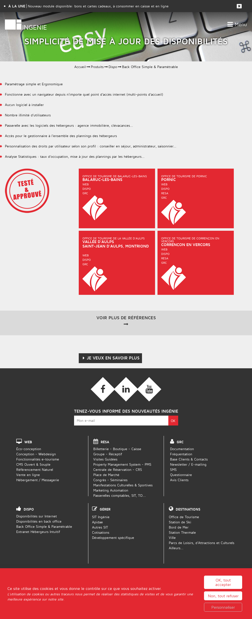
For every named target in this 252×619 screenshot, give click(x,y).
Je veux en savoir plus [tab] (113, 357)
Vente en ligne (28, 475)
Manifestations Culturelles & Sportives (123, 485)
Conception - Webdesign (36, 454)
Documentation (182, 449)
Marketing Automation (110, 490)
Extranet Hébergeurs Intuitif (38, 532)
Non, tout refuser (223, 596)
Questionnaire (181, 475)
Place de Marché (106, 475)
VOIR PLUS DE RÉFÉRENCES (126, 317)
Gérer (105, 509)
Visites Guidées (105, 459)
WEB (28, 442)
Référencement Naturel (34, 469)
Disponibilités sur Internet (36, 516)
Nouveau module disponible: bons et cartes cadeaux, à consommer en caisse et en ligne (98, 6)
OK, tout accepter (223, 582)
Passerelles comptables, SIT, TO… (119, 495)
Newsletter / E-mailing (188, 464)
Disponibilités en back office (39, 521)
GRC (180, 442)
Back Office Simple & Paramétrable (44, 526)
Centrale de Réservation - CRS (117, 469)
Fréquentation (181, 454)
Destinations (188, 509)
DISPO (29, 509)
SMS (173, 469)
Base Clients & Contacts (189, 459)
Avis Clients (179, 480)
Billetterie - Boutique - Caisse (117, 449)
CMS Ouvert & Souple (33, 464)
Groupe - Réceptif (107, 454)
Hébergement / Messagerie (37, 480)
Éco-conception (28, 449)
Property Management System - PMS (122, 464)
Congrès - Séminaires (110, 480)
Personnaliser (223, 607)
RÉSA (105, 442)
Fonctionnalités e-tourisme (37, 459)
